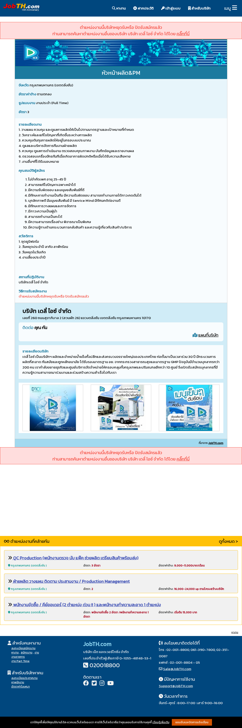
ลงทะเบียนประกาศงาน (24, 678)
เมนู (227, 8)
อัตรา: (91, 565)
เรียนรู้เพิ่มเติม (160, 722)
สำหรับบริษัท (201, 8)
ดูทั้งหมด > (228, 541)
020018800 (105, 665)
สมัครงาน (26, 652)
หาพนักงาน (17, 682)
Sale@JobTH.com (177, 668)
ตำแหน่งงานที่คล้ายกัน (29, 541)
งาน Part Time (20, 661)
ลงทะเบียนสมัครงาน (23, 648)
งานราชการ (18, 657)
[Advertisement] (121, 503)
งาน (37, 652)
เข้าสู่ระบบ (173, 8)
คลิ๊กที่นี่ (183, 34)
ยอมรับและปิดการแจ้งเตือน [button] (191, 722)
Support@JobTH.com (176, 686)
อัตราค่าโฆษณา (20, 686)
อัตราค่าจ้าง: (182, 565)
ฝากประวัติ (145, 8)
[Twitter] (94, 683)
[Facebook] (86, 683)
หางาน (121, 8)
